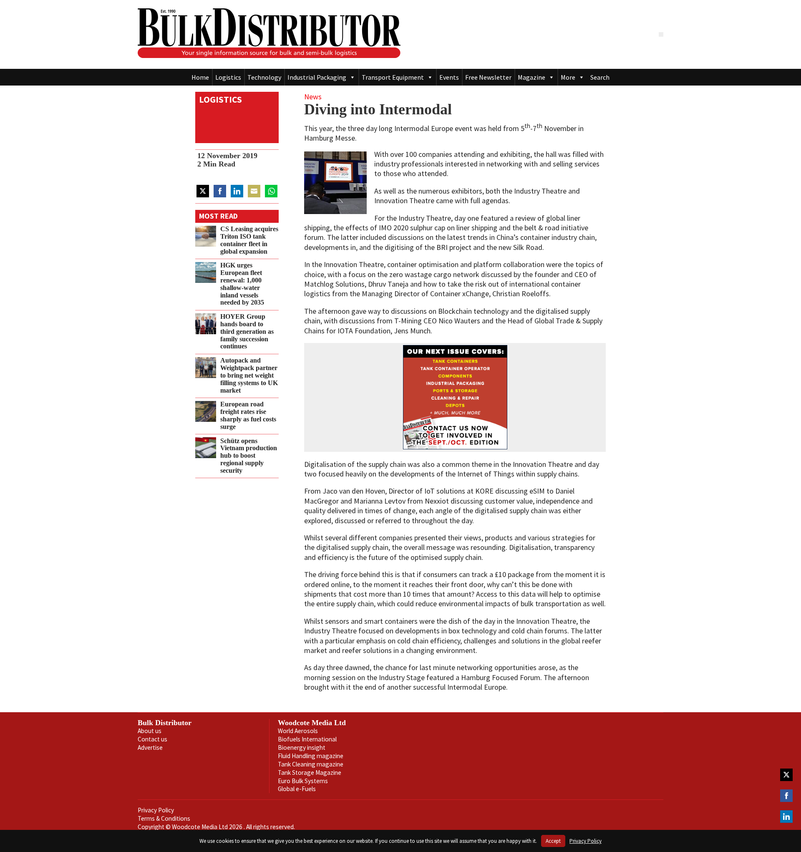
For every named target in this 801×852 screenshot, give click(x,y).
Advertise (150, 747)
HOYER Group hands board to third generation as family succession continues (247, 331)
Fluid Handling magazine (310, 756)
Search (600, 77)
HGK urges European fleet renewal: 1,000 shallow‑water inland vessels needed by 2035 (242, 284)
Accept (553, 840)
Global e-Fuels (297, 789)
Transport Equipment (393, 77)
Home (200, 77)
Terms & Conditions (164, 818)
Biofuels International (307, 739)
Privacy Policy (156, 810)
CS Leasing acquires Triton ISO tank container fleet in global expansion (249, 240)
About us (149, 731)
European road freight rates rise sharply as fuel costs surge (248, 415)
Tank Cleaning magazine (310, 764)
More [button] (568, 77)
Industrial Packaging (316, 77)
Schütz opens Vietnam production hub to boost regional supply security (248, 455)
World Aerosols (298, 731)
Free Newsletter (488, 77)
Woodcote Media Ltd (312, 722)
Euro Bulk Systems (303, 781)
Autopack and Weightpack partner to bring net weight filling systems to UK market (249, 375)
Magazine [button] (531, 77)
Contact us (152, 739)
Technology (264, 77)
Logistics (228, 77)
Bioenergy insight (301, 747)
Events (449, 77)
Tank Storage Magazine (309, 772)
